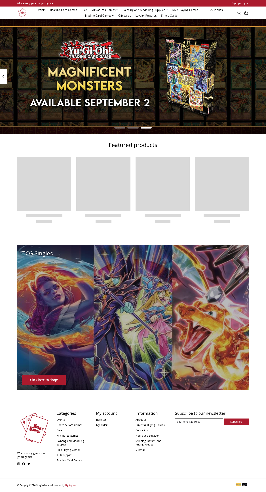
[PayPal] (238, 485)
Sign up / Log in (240, 3)
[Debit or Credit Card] (244, 485)
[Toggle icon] (239, 13)
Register (101, 419)
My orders (102, 425)
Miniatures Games (67, 435)
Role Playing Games (68, 449)
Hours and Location (147, 435)
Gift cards (124, 16)
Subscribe (236, 421)
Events (41, 10)
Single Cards (169, 16)
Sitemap (140, 449)
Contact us (142, 430)
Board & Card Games (63, 10)
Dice (84, 10)
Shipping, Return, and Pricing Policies (148, 442)
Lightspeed (71, 485)
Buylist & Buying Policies (150, 425)
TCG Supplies (65, 455)
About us (141, 419)
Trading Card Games (69, 460)
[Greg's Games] (22, 13)
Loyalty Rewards (146, 16)
